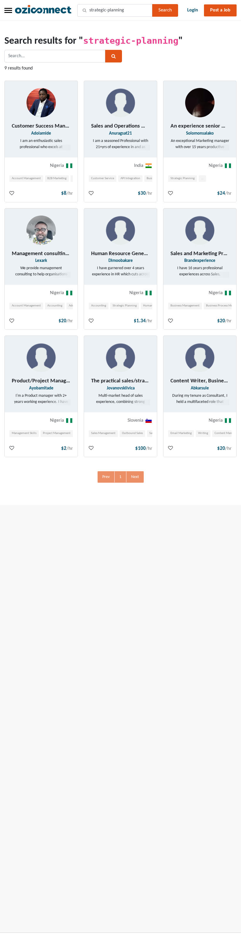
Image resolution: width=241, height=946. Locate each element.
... (202, 178)
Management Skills (24, 433)
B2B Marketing (56, 178)
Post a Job (220, 10)
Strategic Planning (182, 178)
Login (192, 10)
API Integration (130, 178)
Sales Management (103, 433)
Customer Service (102, 178)
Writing (203, 433)
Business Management (185, 305)
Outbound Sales (132, 433)
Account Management (26, 178)
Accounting (54, 305)
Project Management (57, 433)
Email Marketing (181, 433)
